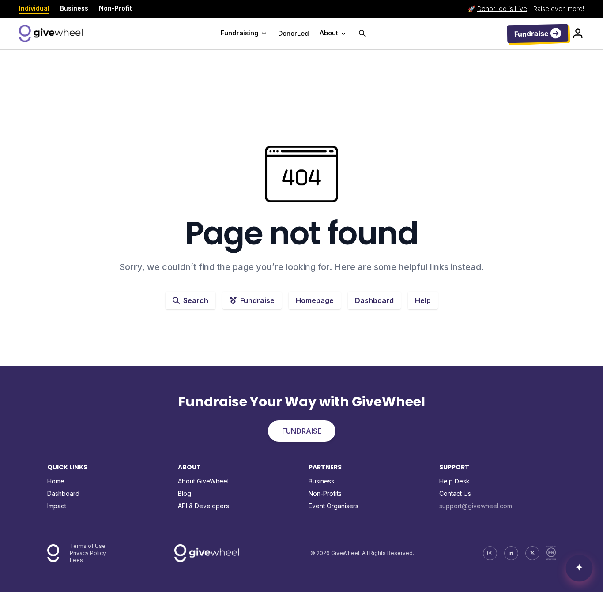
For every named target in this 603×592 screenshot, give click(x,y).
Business (74, 8)
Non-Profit (115, 8)
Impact (56, 506)
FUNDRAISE (301, 431)
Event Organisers (333, 506)
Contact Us (455, 493)
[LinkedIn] (511, 553)
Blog (184, 493)
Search (195, 300)
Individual (34, 8)
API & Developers (203, 506)
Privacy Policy (88, 553)
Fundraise (257, 300)
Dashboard (374, 300)
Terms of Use (88, 546)
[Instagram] (490, 553)
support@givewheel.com (475, 506)
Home (55, 481)
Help (423, 300)
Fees (76, 560)
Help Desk (454, 481)
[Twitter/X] (532, 553)
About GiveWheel (203, 481)
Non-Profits (325, 493)
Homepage (315, 300)
